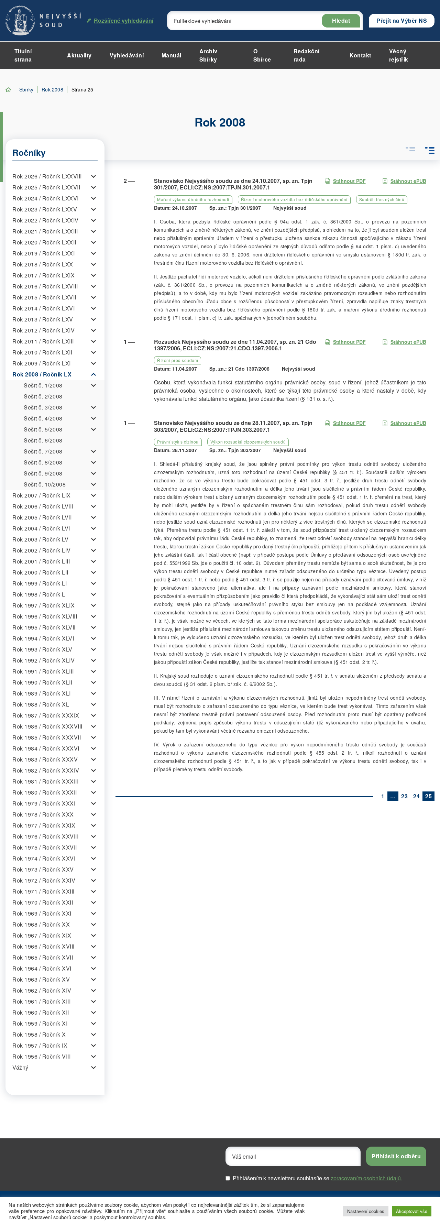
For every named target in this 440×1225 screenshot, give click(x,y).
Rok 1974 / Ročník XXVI (43, 858)
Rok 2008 (52, 89)
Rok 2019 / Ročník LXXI (43, 253)
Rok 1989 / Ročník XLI (41, 693)
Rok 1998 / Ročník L (38, 594)
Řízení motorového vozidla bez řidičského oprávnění (294, 199)
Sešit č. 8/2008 (43, 462)
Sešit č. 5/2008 (43, 429)
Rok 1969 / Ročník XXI (42, 913)
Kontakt (360, 55)
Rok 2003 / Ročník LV (40, 539)
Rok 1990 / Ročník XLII (42, 682)
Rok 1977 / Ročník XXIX (43, 825)
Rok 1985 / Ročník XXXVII (46, 737)
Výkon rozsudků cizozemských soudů (248, 442)
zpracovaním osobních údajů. (366, 1178)
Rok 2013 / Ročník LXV (42, 319)
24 (416, 796)
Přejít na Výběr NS (401, 20)
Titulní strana (23, 55)
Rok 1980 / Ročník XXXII (44, 792)
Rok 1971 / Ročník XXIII (43, 891)
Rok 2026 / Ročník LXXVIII (47, 176)
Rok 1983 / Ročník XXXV (45, 759)
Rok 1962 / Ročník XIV (42, 990)
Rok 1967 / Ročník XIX (42, 935)
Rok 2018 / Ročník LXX (42, 264)
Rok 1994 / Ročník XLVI (43, 638)
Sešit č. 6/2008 (43, 440)
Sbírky (26, 89)
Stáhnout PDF (349, 180)
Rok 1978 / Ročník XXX (43, 814)
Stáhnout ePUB (408, 180)
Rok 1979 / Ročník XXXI (43, 803)
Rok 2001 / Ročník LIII (41, 561)
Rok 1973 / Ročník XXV (43, 869)
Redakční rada (307, 55)
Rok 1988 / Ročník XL (40, 704)
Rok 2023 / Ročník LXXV (44, 209)
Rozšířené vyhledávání (123, 20)
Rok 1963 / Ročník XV (41, 979)
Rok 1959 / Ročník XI (39, 1023)
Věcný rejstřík (398, 55)
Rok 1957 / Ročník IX (39, 1045)
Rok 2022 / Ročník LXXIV (45, 220)
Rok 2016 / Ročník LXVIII (45, 286)
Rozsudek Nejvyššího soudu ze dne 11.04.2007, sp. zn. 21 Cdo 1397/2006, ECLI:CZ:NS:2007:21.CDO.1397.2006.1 (235, 345)
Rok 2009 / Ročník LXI (41, 363)
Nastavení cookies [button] (365, 1211)
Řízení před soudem (177, 360)
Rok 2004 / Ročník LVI (41, 528)
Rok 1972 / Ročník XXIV (43, 880)
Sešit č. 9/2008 (43, 473)
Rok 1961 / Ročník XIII (41, 1001)
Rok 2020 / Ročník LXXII (44, 242)
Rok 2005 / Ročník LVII (42, 517)
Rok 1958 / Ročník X (39, 1034)
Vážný (20, 1067)
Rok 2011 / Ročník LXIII (43, 341)
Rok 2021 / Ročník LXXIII (45, 231)
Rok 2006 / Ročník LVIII (42, 506)
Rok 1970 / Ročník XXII (42, 902)
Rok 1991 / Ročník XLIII (43, 671)
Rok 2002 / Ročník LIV (41, 550)
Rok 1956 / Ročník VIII (41, 1056)
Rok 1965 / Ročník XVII (42, 957)
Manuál (172, 55)
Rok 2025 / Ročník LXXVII (46, 187)
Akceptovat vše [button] (411, 1211)
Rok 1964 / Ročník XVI (42, 968)
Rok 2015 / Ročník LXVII (44, 297)
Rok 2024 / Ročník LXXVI (45, 198)
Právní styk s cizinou (178, 442)
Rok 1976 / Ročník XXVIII (45, 836)
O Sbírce (262, 55)
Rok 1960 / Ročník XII (40, 1012)
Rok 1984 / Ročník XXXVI (45, 748)
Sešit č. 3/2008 (43, 407)
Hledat (341, 20)
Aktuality (79, 55)
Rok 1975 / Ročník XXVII (44, 847)
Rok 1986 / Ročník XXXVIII (47, 726)
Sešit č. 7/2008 (43, 451)
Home (8, 89)
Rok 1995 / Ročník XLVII (44, 627)
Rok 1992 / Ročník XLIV (43, 660)
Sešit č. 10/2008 (45, 484)
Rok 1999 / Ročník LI (39, 583)
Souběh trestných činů (382, 199)
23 (404, 796)
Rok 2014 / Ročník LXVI (43, 308)
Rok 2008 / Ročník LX (42, 374)
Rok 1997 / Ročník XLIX (43, 605)
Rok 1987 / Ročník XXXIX (45, 715)
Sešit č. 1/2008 (43, 385)
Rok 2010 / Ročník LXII (42, 352)
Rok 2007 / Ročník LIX (41, 495)
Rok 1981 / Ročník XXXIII (45, 781)
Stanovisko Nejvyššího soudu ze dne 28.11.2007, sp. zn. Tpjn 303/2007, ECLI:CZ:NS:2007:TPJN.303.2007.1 (233, 426)
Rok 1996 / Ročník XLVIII (44, 616)
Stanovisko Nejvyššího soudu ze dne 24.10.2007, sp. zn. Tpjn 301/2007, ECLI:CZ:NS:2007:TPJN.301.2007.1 (233, 184)
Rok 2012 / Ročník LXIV (43, 330)
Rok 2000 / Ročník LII (40, 572)
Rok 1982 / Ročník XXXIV (45, 770)
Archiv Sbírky (208, 55)
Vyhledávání (127, 55)
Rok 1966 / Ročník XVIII (43, 946)
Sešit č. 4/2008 (43, 418)
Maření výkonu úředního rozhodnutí (193, 199)
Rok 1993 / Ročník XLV (42, 649)
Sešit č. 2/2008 (43, 396)
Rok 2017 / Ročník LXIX (43, 275)
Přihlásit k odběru (396, 1156)
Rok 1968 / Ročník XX (41, 924)
